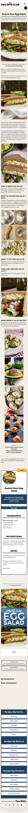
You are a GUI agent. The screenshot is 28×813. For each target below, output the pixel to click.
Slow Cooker (14, 764)
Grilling (14, 750)
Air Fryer (14, 746)
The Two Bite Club (17, 811)
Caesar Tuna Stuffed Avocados (14, 450)
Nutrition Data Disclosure (16, 585)
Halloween (14, 784)
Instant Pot (14, 755)
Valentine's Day (14, 793)
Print (22, 470)
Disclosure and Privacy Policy (14, 66)
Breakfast (14, 730)
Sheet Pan (14, 759)
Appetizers (14, 721)
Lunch (14, 734)
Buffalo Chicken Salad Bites (14, 452)
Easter (14, 780)
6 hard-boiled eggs (8, 520)
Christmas (14, 775)
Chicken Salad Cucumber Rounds (14, 447)
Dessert (14, 725)
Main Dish (14, 716)
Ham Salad (14, 449)
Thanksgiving (14, 789)
